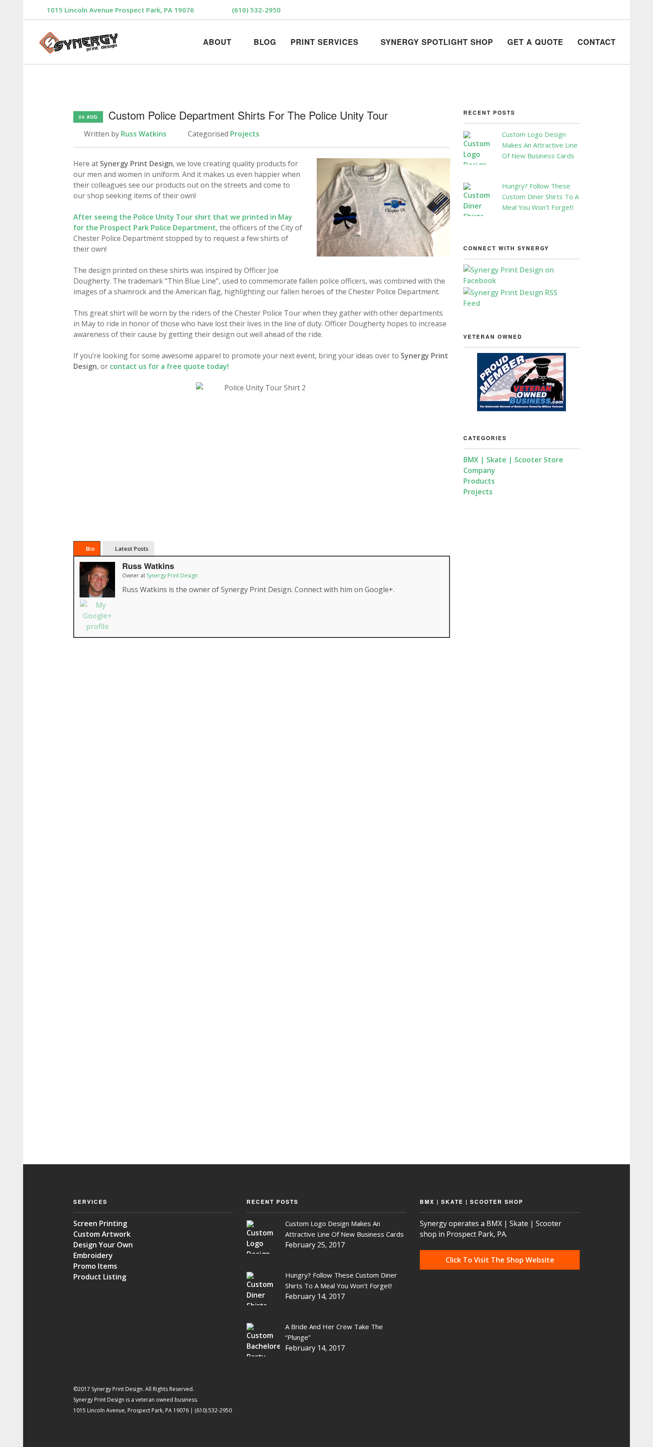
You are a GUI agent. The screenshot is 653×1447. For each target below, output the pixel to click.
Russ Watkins (144, 134)
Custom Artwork (102, 1234)
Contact (596, 40)
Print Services (324, 40)
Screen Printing (100, 1223)
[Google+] (97, 616)
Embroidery (93, 1255)
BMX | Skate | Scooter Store (513, 460)
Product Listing (99, 1277)
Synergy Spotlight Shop (437, 40)
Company (479, 470)
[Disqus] (261, 777)
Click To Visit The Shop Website (500, 1260)
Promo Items (95, 1266)
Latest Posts (131, 549)
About (217, 40)
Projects (244, 134)
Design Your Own (103, 1245)
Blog (265, 40)
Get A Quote (535, 40)
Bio (90, 549)
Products (479, 481)
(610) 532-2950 (256, 9)
